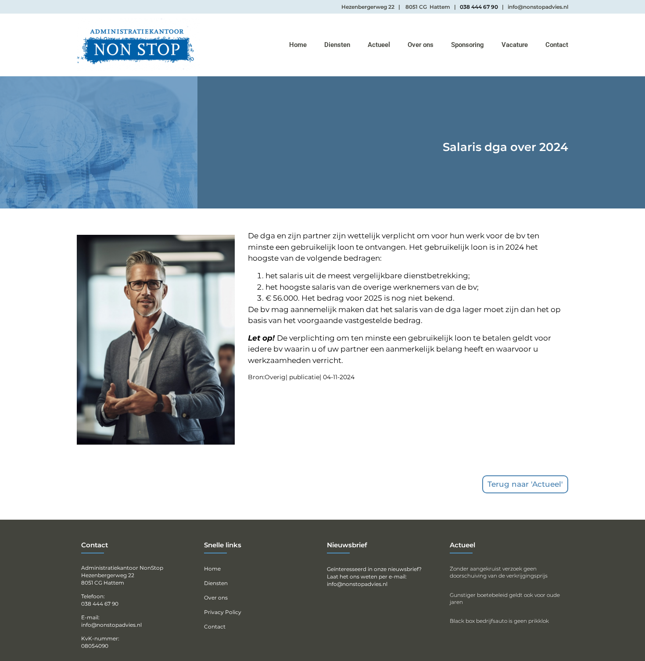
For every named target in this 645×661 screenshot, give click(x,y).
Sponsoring (467, 45)
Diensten (337, 45)
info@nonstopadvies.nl (357, 584)
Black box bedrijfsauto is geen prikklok (499, 621)
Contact (556, 45)
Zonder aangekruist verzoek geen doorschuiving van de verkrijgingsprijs (499, 572)
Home (298, 45)
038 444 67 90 (479, 7)
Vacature (515, 45)
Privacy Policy (222, 612)
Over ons (421, 45)
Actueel (379, 45)
